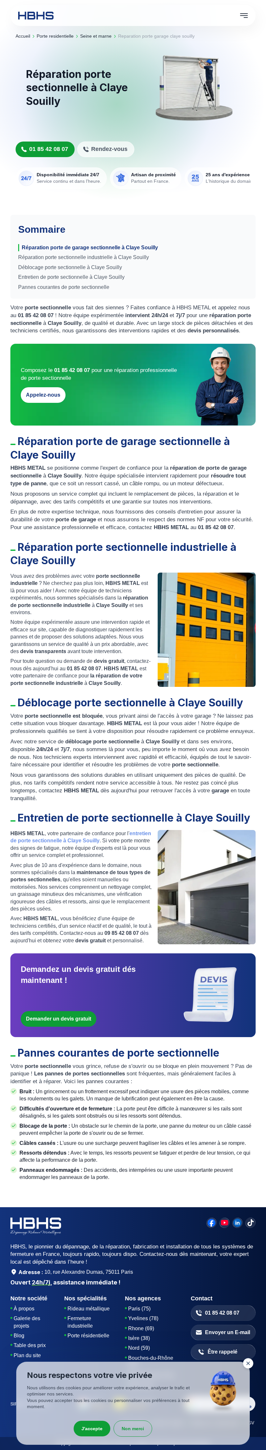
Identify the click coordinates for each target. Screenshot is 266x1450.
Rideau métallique (88, 1308)
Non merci (133, 1428)
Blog (19, 1335)
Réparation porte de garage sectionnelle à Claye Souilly (90, 247)
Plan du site (27, 1355)
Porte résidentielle (88, 1335)
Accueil (23, 36)
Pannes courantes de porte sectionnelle (63, 287)
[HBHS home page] (36, 15)
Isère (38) (139, 1338)
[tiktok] (250, 1223)
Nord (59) (139, 1348)
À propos (24, 1308)
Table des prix (30, 1345)
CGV (249, 1422)
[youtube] (224, 1223)
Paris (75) (139, 1308)
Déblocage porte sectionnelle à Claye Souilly (70, 267)
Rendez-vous (109, 149)
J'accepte (92, 1428)
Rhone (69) (141, 1328)
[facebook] (211, 1223)
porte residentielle (55, 36)
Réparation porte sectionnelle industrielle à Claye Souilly (83, 257)
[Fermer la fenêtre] (248, 1363)
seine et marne (96, 36)
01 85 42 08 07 (48, 149)
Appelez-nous (43, 395)
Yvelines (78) (143, 1318)
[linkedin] (237, 1223)
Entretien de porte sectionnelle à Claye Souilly (71, 277)
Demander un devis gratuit (58, 1019)
